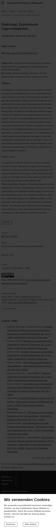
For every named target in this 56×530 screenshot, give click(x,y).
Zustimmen (10, 524)
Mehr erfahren (30, 524)
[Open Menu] (3, 3)
